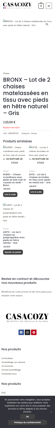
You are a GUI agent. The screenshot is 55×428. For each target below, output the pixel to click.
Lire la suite (10, 194)
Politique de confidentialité (27, 422)
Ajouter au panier (13, 252)
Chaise (6, 73)
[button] (47, 24)
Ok (27, 416)
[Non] (51, 411)
